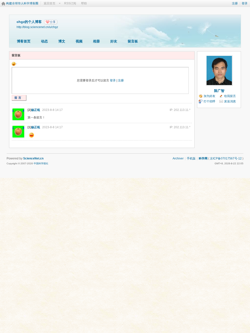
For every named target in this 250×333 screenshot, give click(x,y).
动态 (44, 41)
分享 (53, 22)
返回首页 (49, 3)
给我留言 (230, 96)
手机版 (191, 158)
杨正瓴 (35, 110)
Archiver (178, 158)
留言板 (133, 41)
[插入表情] (14, 63)
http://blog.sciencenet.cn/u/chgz (37, 27)
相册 (96, 41)
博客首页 (24, 41)
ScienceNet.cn (33, 158)
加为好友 (209, 96)
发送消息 (230, 101)
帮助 (84, 3)
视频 (79, 41)
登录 (245, 3)
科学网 (203, 158)
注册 (235, 3)
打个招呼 (209, 101)
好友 (113, 41)
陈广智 (219, 91)
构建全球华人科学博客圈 (22, 3)
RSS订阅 (70, 3)
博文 (61, 41)
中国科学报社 (41, 163)
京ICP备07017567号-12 (226, 158)
